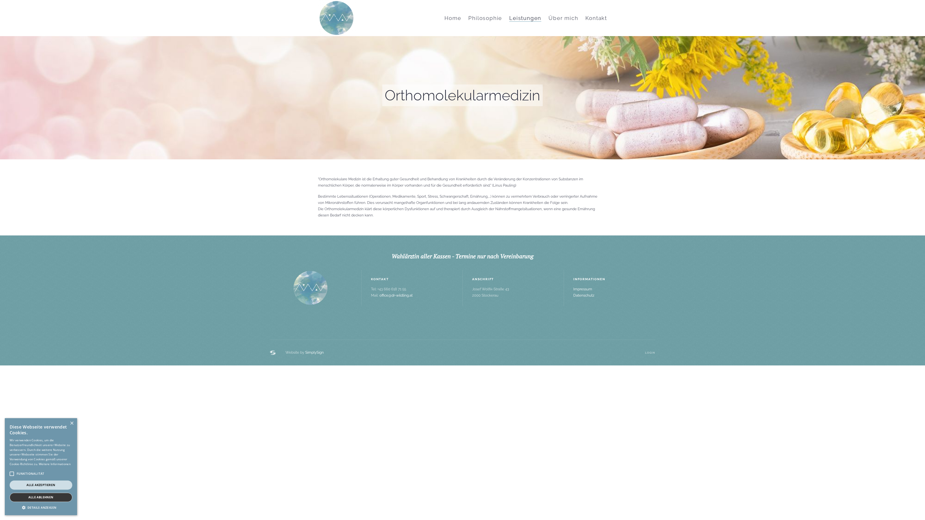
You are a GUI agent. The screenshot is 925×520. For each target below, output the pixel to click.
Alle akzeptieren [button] (40, 485)
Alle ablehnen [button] (40, 497)
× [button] (71, 423)
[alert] (41, 466)
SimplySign (314, 352)
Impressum (582, 289)
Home (452, 18)
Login (650, 352)
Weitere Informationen (55, 464)
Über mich (563, 18)
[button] (41, 507)
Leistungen (525, 18)
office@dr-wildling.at (396, 295)
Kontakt (596, 18)
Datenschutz (583, 295)
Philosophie (485, 18)
